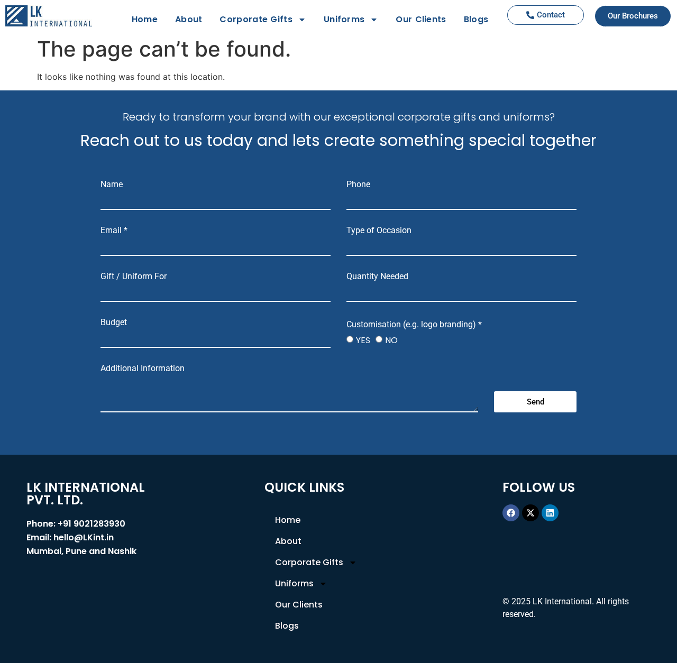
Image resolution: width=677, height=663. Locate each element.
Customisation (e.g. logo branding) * (414, 324)
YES (363, 340)
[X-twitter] (530, 512)
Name (111, 184)
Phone (358, 184)
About (189, 19)
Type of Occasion (378, 230)
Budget (113, 322)
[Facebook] (510, 512)
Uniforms (344, 19)
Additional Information (142, 368)
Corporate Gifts (255, 19)
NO (391, 340)
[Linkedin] (550, 512)
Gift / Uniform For (133, 276)
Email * (113, 230)
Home (145, 19)
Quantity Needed (377, 276)
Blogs (476, 19)
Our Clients (421, 19)
